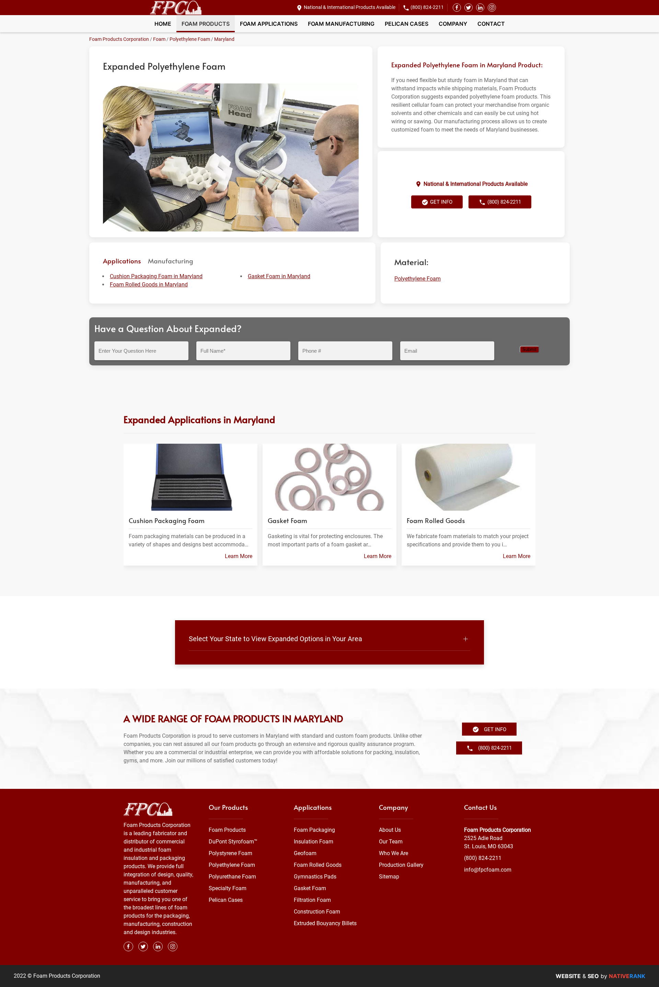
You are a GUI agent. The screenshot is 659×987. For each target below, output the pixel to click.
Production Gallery (401, 865)
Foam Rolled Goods (318, 865)
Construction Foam (317, 911)
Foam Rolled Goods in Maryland (149, 284)
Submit (529, 349)
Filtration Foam (312, 900)
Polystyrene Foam (230, 853)
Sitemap (389, 876)
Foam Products (206, 23)
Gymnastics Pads (315, 876)
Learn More (238, 556)
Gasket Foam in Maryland (279, 276)
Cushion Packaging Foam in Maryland (156, 276)
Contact (491, 23)
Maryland (224, 39)
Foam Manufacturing (341, 23)
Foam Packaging (314, 830)
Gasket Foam (310, 888)
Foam (159, 39)
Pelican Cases (406, 23)
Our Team (391, 841)
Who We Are (393, 853)
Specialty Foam (227, 888)
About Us (390, 830)
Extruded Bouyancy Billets (325, 923)
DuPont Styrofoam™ (233, 841)
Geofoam (305, 853)
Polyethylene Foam (190, 39)
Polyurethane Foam (232, 876)
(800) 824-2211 (427, 7)
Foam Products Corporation (119, 39)
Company (453, 23)
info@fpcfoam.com (487, 869)
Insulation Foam (313, 841)
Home (162, 23)
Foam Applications (269, 23)
